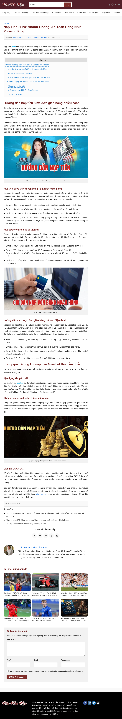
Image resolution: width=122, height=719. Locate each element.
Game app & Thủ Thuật (87, 13)
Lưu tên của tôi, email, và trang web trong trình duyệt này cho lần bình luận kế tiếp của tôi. (47, 671)
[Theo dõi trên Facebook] (109, 5)
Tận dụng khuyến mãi (16, 86)
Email (36, 660)
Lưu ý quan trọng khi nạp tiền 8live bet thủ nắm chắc (27, 82)
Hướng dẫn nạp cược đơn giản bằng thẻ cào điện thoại (29, 77)
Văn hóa (68, 13)
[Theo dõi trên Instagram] (112, 5)
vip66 (18, 697)
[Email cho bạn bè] (45, 536)
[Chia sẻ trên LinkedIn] (57, 536)
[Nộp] (67, 5)
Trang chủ (6, 13)
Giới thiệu (106, 13)
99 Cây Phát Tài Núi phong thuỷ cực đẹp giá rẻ (26, 524)
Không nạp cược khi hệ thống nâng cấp (23, 90)
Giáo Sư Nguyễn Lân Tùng (37, 37)
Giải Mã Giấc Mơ (21, 13)
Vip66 (2, 697)
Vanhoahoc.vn (18, 37)
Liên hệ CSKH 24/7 (15, 94)
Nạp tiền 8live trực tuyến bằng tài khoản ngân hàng (27, 69)
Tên (9, 660)
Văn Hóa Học (41, 494)
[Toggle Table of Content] (84, 60)
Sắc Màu (56, 13)
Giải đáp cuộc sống (40, 13)
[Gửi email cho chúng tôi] (119, 5)
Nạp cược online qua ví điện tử (20, 73)
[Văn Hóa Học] (14, 5)
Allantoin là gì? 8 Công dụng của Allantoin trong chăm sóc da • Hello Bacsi (37, 520)
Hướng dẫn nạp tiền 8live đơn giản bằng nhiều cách (27, 65)
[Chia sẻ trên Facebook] (34, 536)
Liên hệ (117, 13)
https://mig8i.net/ (47, 697)
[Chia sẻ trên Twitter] (40, 536)
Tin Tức (6, 23)
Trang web (65, 660)
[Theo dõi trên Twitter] (116, 5)
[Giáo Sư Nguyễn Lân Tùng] (9, 550)
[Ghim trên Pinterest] (51, 536)
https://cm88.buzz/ (30, 697)
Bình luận (11, 639)
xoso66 (11, 697)
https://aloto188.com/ (65, 697)
